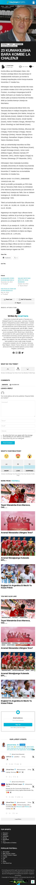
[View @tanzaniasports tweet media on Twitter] (7, 759)
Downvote (28, 369)
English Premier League (10, 855)
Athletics (5, 834)
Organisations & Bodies (9, 842)
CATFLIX (8, 756)
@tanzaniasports (21, 769)
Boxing (5, 838)
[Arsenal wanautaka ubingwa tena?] (18, 520)
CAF (4, 858)
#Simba (27, 806)
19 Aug (23, 756)
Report (19, 303)
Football (16, 481)
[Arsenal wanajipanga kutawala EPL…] (18, 546)
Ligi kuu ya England (25, 643)
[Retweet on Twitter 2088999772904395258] (10, 813)
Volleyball (5, 836)
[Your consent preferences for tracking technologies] (33, 882)
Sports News (23, 617)
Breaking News (6, 617)
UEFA (32, 670)
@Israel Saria (10, 769)
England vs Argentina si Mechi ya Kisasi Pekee (16, 586)
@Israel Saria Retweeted (18, 754)
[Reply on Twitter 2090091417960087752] (6, 764)
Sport (3, 645)
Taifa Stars (12, 308)
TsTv (4, 841)
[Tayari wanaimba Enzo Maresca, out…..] (18, 493)
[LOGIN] (33, 2)
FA (3, 860)
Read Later (9, 299)
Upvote (8, 369)
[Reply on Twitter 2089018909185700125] (6, 797)
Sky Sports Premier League (14, 784)
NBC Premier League (9, 853)
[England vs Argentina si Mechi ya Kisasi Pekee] (18, 573)
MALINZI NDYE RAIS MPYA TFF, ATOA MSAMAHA (24, 280)
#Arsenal (19, 806)
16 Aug (8, 786)
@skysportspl (28, 784)
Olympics (5, 833)
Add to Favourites (26, 299)
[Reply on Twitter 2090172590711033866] (6, 777)
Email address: (18, 718)
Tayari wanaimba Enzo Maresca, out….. (15, 506)
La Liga (5, 856)
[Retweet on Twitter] (10, 754)
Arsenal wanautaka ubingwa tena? (17, 532)
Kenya (4, 308)
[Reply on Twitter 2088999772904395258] (6, 813)
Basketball (6, 839)
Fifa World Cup (16, 697)
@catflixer (16, 756)
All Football (6, 852)
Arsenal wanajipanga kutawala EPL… (15, 559)
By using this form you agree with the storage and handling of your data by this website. (17, 436)
